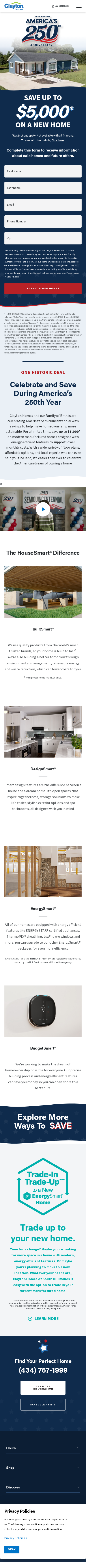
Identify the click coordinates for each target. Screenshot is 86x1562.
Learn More (47, 1319)
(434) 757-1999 (43, 1369)
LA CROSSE (62, 6)
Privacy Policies (11, 276)
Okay (11, 1549)
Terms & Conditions (50, 261)
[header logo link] (14, 6)
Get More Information (43, 1388)
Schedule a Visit (43, 1405)
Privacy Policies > (16, 1538)
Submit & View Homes (43, 288)
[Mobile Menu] (79, 6)
